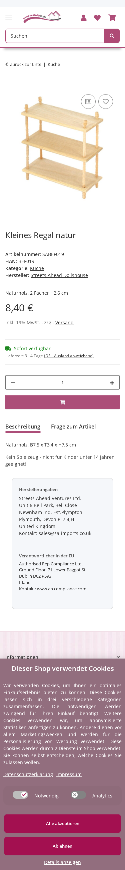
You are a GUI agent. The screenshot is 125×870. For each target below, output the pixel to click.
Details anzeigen (62, 862)
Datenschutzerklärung (28, 774)
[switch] (20, 795)
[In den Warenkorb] (10, 85)
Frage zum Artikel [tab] (73, 426)
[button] (83, 18)
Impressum (69, 774)
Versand (64, 322)
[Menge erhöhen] (112, 382)
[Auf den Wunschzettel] (105, 101)
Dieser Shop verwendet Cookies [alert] (62, 668)
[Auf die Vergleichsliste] (88, 101)
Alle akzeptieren (62, 823)
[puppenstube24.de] (42, 17)
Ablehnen (62, 846)
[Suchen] (112, 36)
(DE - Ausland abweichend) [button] (69, 356)
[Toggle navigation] (10, 15)
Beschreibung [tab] (22, 426)
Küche (37, 268)
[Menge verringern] (13, 382)
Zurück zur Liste (25, 64)
